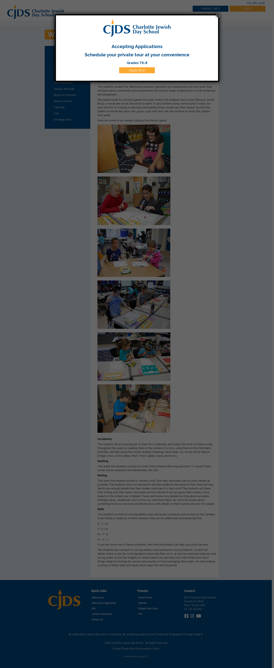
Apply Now (137, 70)
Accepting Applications (137, 46)
